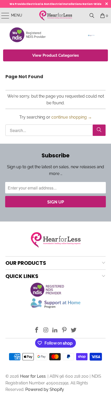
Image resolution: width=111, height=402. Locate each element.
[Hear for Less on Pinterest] (64, 330)
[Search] (92, 15)
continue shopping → (71, 117)
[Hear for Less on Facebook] (37, 330)
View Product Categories (55, 55)
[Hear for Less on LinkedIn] (55, 330)
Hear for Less (33, 376)
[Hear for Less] (55, 15)
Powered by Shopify (44, 389)
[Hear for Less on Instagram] (46, 330)
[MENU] (3, 15)
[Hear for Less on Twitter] (74, 330)
